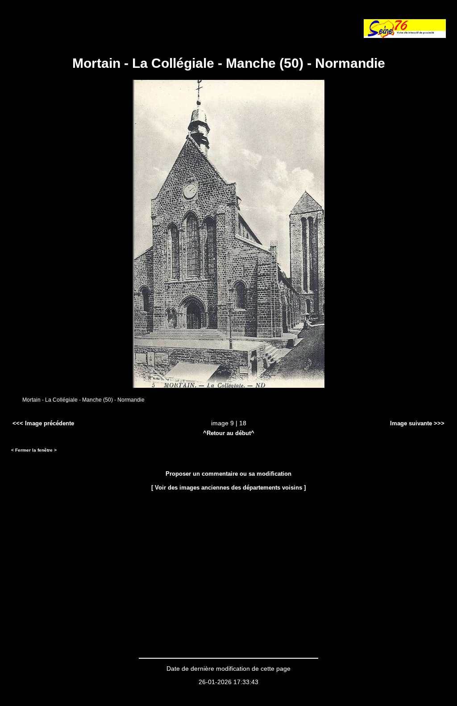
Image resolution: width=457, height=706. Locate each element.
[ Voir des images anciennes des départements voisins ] (228, 487)
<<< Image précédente (43, 423)
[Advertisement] (115, 24)
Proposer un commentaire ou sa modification (228, 473)
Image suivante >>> (417, 423)
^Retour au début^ (228, 433)
